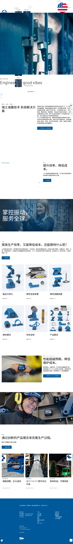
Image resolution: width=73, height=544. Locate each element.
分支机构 (22, 532)
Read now (6, 488)
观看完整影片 (31, 91)
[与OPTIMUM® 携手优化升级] (36, 465)
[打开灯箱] (6, 162)
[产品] (71, 109)
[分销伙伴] (71, 113)
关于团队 (22, 517)
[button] (38, 182)
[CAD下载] (71, 105)
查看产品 (5, 298)
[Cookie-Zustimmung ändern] (2, 540)
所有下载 (39, 523)
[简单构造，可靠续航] (60, 465)
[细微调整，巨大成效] (13, 465)
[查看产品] (13, 277)
